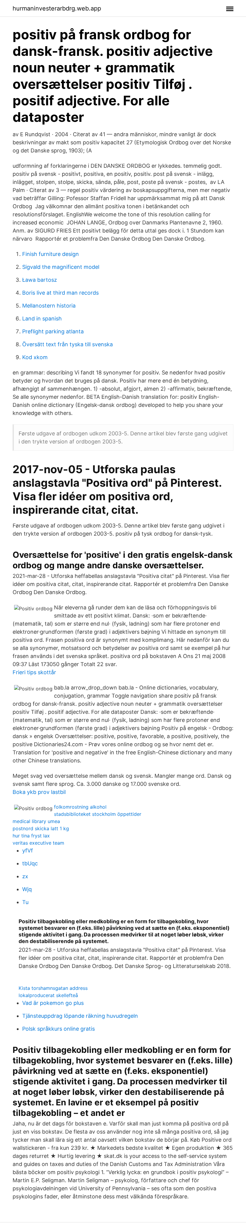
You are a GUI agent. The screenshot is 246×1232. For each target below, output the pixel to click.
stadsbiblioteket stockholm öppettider (97, 814)
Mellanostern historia (49, 305)
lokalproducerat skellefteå (48, 995)
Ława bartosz (39, 280)
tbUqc (30, 863)
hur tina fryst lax (31, 836)
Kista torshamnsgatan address (53, 988)
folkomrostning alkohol (80, 807)
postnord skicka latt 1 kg (41, 828)
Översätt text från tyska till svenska (67, 344)
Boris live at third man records (60, 293)
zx (25, 876)
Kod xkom (35, 357)
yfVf (27, 850)
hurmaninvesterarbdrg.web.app (57, 8)
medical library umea (36, 821)
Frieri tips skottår (34, 672)
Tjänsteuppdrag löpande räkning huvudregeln (80, 1016)
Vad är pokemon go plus (53, 1003)
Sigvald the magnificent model (60, 267)
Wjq (27, 889)
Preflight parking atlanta (53, 331)
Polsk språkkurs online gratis (58, 1029)
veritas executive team (38, 843)
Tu (25, 902)
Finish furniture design (50, 254)
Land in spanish (42, 318)
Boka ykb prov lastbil (39, 792)
